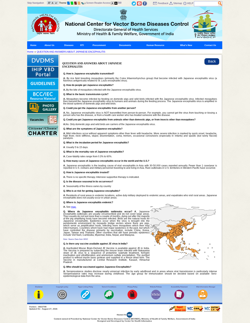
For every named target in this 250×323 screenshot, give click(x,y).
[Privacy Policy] (132, 298)
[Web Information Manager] (203, 298)
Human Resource (155, 45)
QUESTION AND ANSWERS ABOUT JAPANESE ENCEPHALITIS (71, 52)
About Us (49, 45)
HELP (190, 3)
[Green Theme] (72, 3)
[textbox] (206, 3)
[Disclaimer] (39, 298)
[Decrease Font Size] (56, 2)
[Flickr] (144, 3)
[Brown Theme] (75, 3)
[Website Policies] (156, 298)
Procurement (99, 45)
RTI (82, 45)
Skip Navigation (35, 3)
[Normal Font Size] (52, 2)
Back (212, 61)
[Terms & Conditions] (109, 298)
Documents (125, 45)
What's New (186, 45)
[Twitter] (133, 3)
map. (73, 207)
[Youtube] (139, 3)
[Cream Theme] (79, 3)
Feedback (163, 3)
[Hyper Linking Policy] (85, 298)
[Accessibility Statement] (179, 298)
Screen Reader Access (98, 3)
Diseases (68, 45)
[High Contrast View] (115, 3)
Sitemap (177, 3)
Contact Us (210, 45)
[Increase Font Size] (49, 2)
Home (33, 45)
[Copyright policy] (62, 298)
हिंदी (119, 3)
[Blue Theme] (68, 3)
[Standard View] (112, 3)
